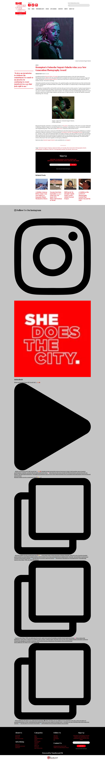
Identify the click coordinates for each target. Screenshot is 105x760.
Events (66, 8)
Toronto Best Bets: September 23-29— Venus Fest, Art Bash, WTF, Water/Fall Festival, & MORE (56, 196)
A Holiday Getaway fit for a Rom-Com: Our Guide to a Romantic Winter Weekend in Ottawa (41, 195)
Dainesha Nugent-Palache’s (49, 140)
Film (29, 8)
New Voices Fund (19, 738)
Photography (39, 149)
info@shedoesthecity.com (60, 746)
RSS (54, 740)
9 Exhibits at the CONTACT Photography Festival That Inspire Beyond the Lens (84, 196)
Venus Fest (59, 128)
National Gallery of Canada (51, 76)
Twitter (55, 735)
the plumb (65, 125)
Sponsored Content (20, 746)
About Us (71, 8)
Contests (60, 8)
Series (33, 8)
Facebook (56, 737)
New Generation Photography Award (76, 148)
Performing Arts (40, 8)
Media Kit (17, 744)
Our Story (17, 735)
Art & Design (53, 8)
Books (47, 8)
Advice (37, 65)
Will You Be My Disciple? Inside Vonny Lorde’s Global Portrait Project (69, 195)
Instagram (68, 140)
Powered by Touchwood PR (52, 753)
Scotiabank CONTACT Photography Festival (72, 132)
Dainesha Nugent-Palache (51, 79)
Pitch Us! (17, 737)
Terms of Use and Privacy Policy (61, 747)
